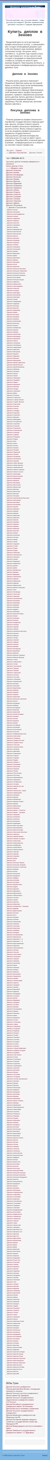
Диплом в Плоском (13, 952)
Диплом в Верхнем (13, 972)
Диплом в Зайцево (13, 642)
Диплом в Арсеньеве (13, 1293)
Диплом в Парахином (13, 780)
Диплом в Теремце (13, 668)
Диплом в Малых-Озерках (15, 1101)
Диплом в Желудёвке (13, 994)
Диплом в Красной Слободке (16, 1352)
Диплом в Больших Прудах (15, 279)
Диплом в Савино (12, 1024)
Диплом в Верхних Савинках (16, 655)
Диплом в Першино (13, 959)
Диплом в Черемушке (14, 1218)
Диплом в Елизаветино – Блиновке (18, 906)
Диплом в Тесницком (13, 1077)
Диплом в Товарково (13, 1205)
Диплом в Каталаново (14, 504)
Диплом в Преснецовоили (15, 948)
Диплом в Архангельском (15, 1155)
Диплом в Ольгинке (13, 1111)
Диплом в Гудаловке (13, 1271)
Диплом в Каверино (13, 1325)
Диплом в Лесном (12, 1144)
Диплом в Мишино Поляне (15, 801)
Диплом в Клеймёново (14, 845)
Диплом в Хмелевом (13, 1280)
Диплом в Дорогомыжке (14, 911)
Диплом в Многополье (14, 485)
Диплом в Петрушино (13, 956)
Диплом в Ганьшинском (14, 555)
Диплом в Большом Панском (16, 273)
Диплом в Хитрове (12, 1277)
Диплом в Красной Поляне (15, 614)
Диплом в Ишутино (13, 531)
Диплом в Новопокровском (15, 1107)
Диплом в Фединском (13, 563)
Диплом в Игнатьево (13, 535)
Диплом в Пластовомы (14, 954)
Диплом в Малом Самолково (16, 587)
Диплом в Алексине (13, 170)
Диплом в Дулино (12, 566)
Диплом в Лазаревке (13, 380)
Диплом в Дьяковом (13, 1249)
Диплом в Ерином (12, 1253)
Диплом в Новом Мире (14, 1109)
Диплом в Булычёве (13, 686)
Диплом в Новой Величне (15, 467)
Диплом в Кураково (13, 605)
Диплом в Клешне (12, 325)
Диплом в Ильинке (13, 917)
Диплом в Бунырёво (13, 262)
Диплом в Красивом (13, 611)
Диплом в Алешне (12, 216)
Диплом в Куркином (13, 1301)
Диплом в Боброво (13, 869)
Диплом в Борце (12, 858)
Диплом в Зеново (12, 638)
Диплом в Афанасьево (14, 284)
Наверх (45, 1455)
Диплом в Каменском (13, 1323)
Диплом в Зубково (12, 629)
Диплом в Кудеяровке (14, 823)
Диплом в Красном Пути (14, 1369)
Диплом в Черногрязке (14, 576)
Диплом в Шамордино (14, 419)
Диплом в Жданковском (14, 1214)
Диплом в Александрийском (15, 214)
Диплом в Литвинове (13, 817)
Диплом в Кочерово (13, 496)
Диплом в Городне (12, 389)
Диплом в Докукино (13, 889)
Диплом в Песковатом (14, 459)
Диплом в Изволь (12, 341)
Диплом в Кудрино (12, 609)
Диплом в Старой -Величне (15, 402)
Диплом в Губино (12, 548)
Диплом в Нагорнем (13, 795)
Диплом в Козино (12, 616)
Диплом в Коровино (13, 317)
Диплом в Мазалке (13, 354)
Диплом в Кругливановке (14, 828)
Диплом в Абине (12, 1015)
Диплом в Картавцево (14, 336)
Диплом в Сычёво (12, 1035)
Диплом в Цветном (13, 1234)
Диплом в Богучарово (14, 277)
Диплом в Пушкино (13, 1033)
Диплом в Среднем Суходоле (16, 1050)
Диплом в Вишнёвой (13, 989)
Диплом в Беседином (13, 707)
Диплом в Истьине (13, 913)
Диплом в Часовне (13, 897)
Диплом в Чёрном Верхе (14, 895)
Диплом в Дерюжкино (13, 891)
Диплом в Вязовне (12, 646)
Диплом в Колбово (12, 1122)
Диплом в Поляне (12, 771)
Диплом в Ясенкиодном (14, 1009)
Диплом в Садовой (13, 435)
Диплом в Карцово (12, 513)
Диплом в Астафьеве (13, 725)
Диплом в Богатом (12, 1166)
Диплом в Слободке (13, 410)
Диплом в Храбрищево (14, 301)
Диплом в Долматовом (14, 1240)
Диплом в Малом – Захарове (16, 812)
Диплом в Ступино (13, 1044)
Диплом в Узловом (13, 199)
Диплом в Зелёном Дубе (14, 980)
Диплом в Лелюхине (13, 819)
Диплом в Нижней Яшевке (15, 836)
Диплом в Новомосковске (15, 849)
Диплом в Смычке (12, 408)
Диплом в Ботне (12, 264)
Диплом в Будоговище (14, 688)
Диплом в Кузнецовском (14, 598)
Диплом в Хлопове (13, 919)
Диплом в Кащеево (13, 524)
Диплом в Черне (12, 1223)
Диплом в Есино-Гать (13, 1260)
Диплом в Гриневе (12, 1269)
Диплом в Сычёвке (13, 1004)
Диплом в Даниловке (13, 258)
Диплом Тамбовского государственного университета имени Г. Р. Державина (20, 1431)
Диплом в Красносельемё (15, 830)
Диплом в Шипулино (13, 1199)
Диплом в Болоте (12, 701)
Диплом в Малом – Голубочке (16, 810)
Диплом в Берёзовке (13, 297)
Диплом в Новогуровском (15, 843)
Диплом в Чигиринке (13, 1227)
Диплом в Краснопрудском (15, 1360)
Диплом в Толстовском (14, 666)
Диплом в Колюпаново (14, 321)
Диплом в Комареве (13, 930)
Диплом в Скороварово (14, 1066)
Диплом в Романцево (13, 1190)
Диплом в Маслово (13, 493)
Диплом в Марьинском (14, 585)
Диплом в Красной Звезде (15, 1354)
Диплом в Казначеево (14, 334)
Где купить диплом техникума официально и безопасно (22, 162)
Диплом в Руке (11, 441)
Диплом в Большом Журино (15, 863)
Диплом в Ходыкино (13, 544)
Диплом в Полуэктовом (14, 773)
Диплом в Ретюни (12, 445)
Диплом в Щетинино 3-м (14, 1229)
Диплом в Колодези (13, 932)
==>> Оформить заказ (14, 168)
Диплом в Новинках (13, 961)
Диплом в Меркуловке (14, 806)
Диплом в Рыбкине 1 (13, 762)
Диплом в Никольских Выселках (17, 832)
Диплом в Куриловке (13, 603)
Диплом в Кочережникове (15, 935)
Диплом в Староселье (14, 397)
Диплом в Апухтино (13, 223)
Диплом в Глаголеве (13, 1262)
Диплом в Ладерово (13, 303)
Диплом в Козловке (13, 1343)
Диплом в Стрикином (13, 738)
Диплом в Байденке (13, 1157)
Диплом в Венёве (12, 179)
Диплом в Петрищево (13, 456)
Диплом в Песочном (13, 775)
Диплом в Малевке (13, 1096)
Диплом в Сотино (12, 1057)
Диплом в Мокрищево (14, 478)
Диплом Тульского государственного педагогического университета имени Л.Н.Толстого (20, 1400)
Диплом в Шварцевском (14, 229)
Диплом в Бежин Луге (13, 1162)
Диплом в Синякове (13, 749)
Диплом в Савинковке (14, 753)
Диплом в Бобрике (12, 705)
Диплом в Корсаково (13, 1131)
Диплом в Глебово (12, 245)
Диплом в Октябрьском (14, 782)
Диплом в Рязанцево (13, 437)
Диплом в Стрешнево (13, 679)
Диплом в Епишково (13, 240)
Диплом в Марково (13, 583)
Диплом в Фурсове (13, 902)
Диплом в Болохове (13, 177)
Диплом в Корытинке (13, 928)
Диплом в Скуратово (13, 1063)
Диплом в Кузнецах (13, 306)
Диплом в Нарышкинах (14, 347)
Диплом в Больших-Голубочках (16, 867)
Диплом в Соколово (13, 1061)
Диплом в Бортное (12, 1179)
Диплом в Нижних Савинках (15, 469)
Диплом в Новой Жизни (14, 847)
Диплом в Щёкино (12, 203)
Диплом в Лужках (12, 373)
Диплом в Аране (12, 965)
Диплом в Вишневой (13, 651)
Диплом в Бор (11, 860)
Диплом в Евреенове (13, 904)
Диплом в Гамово (12, 559)
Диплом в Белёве (12, 172)
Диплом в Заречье (13, 983)
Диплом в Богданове (13, 703)
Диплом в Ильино (12, 533)
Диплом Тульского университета (18, 1387)
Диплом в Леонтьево (13, 594)
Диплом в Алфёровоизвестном (16, 734)
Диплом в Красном (13, 308)
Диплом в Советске (13, 194)
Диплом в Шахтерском (14, 234)
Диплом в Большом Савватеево (17, 271)
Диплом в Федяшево (13, 561)
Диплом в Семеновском (14, 430)
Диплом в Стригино (13, 1046)
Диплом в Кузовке (12, 1142)
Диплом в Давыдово (13, 574)
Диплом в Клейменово (14, 328)
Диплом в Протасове (13, 766)
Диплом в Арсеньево (13, 963)
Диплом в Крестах (12, 1371)
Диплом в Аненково (13, 967)
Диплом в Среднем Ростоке (15, 740)
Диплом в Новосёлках (14, 841)
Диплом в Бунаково (13, 1188)
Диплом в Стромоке (13, 996)
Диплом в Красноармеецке (15, 943)
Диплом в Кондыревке (14, 1334)
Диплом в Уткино (12, 659)
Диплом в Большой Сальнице (16, 1173)
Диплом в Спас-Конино (14, 1055)
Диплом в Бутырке (13, 683)
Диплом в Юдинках (13, 991)
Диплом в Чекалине (13, 201)
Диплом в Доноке (12, 1242)
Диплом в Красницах (13, 1135)
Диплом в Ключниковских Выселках (18, 498)
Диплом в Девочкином (14, 1238)
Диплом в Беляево (13, 716)
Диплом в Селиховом (13, 1022)
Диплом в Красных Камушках (16, 1363)
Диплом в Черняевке (13, 225)
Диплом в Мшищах (13, 1103)
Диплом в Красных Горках (15, 1138)
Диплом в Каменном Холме (15, 1321)
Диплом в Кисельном (13, 1330)
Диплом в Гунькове (13, 1273)
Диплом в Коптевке (13, 1127)
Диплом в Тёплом (12, 1312)
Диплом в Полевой (13, 450)
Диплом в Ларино (12, 382)
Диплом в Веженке (13, 653)
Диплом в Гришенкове (14, 921)
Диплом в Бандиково (13, 876)
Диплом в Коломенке (13, 1332)
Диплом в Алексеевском (14, 1153)
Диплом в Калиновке (13, 1317)
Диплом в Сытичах (13, 675)
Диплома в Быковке (13, 880)
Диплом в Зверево (13, 627)
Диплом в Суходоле (13, 1042)
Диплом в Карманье (13, 509)
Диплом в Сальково (13, 432)
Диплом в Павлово (13, 854)
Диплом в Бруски (12, 1186)
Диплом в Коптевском (14, 1129)
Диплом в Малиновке (13, 1098)
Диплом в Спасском (13, 745)
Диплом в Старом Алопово (15, 400)
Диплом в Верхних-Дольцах (15, 657)
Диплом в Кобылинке (13, 1120)
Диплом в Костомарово (14, 1336)
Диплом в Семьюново (14, 428)
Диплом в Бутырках (13, 882)
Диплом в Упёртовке (13, 1208)
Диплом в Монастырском (15, 476)
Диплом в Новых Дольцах (15, 463)
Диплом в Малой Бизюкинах (15, 367)
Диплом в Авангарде (13, 293)
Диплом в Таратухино (14, 673)
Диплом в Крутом (12, 1140)
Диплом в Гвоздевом (13, 1275)
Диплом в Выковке (13, 1007)
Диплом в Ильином (13, 386)
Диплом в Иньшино (13, 238)
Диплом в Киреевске (13, 188)
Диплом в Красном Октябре (15, 1367)
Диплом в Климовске (14, 186)
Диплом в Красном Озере (15, 1356)
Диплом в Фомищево (13, 247)
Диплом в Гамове (12, 900)
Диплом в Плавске (13, 192)
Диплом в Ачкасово (13, 1149)
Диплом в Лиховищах (13, 592)
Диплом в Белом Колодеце (15, 714)
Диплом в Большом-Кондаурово (17, 1177)
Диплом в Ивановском (14, 937)
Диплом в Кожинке (12, 1341)
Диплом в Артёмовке (13, 727)
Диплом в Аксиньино (13, 212)
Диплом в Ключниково (14, 500)
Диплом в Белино (12, 1159)
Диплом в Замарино (13, 985)
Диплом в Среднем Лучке (15, 742)
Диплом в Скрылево (13, 413)
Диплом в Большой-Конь (14, 1181)
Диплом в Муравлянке (14, 1105)
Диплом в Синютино (13, 1068)
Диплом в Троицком (13, 1002)
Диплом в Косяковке (13, 1339)
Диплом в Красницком (14, 1133)
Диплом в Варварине (13, 1000)
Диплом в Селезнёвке (14, 1197)
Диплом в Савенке (13, 756)
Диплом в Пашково (13, 461)
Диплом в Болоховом (13, 1251)
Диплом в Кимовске (13, 1266)
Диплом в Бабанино (13, 1090)
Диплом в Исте (11, 915)
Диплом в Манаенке (13, 808)
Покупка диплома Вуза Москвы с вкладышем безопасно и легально (23, 1390)
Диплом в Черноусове (14, 1225)
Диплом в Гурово (12, 299)
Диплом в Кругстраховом (15, 825)
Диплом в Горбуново (13, 552)
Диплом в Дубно (12, 393)
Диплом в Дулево (12, 251)
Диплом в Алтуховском (14, 729)
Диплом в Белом (12, 871)
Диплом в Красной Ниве (14, 1347)
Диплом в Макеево (13, 579)
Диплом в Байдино (13, 878)
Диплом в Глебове (12, 1264)
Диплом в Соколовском (14, 1201)
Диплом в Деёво (12, 255)
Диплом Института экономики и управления (22, 1408)
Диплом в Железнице (13, 1087)
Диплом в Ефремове (14, 183)
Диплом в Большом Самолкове (16, 699)
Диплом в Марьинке (13, 356)
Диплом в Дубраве (13, 908)
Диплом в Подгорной (13, 452)
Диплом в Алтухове (13, 731)
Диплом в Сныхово (13, 406)
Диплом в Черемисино (14, 1216)
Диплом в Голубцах (13, 290)
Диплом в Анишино (13, 221)
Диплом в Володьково (14, 649)
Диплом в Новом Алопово (15, 465)
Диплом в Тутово (12, 664)
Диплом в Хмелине (13, 1286)
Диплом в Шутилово (13, 1070)
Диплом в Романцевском (15, 1192)
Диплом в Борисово (13, 266)
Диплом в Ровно (12, 443)
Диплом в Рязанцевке (14, 764)
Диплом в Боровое (13, 690)
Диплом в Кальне (12, 1319)
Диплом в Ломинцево (13, 378)
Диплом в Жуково (12, 1083)
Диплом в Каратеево (13, 515)
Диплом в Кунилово (13, 607)
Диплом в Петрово (13, 454)
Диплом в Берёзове (13, 710)
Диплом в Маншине (13, 358)
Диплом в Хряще (12, 539)
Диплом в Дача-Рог (13, 1236)
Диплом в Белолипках (14, 295)
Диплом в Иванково (13, 528)
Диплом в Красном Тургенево (16, 1358)
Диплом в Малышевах (14, 360)
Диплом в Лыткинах (13, 371)
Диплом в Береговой (13, 712)
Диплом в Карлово (12, 511)
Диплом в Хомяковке (13, 1290)
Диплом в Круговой (13, 1373)
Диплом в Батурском (13, 873)
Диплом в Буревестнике (14, 884)
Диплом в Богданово (13, 1092)
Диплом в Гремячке (13, 924)
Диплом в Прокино (13, 448)
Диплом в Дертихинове (14, 893)
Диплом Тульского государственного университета (19, 1412)
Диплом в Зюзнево (13, 624)
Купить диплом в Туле (14, 166)
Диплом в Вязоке (12, 998)
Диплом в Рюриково (13, 1031)
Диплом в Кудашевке (13, 310)
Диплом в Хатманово (13, 343)
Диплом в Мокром (12, 797)
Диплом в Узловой (12, 1284)
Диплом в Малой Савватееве (16, 362)
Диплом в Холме (12, 542)
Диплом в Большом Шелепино (16, 269)
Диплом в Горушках (13, 242)
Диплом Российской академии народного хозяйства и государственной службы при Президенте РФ (21, 1421)
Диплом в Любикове (13, 369)
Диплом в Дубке (12, 1247)
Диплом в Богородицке (14, 175)
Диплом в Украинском (14, 976)
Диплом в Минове (12, 804)
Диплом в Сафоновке (13, 1194)
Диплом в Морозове (13, 349)
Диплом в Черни (12, 1315)
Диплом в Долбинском (14, 570)
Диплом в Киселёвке (13, 1094)
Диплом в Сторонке (13, 395)
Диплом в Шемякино (13, 1018)
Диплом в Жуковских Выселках (17, 631)
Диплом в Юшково (13, 644)
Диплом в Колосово (13, 323)
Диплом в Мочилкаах (13, 483)
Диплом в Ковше (12, 312)
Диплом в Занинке (12, 987)
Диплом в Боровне (13, 692)
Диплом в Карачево (13, 517)
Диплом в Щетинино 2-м (14, 1232)
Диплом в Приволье (13, 945)
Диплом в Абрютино (13, 282)
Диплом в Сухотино (13, 1039)
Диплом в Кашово (12, 507)
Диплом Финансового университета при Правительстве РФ (20, 1416)
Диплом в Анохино (13, 633)
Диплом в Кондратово (14, 622)
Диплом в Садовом (13, 758)
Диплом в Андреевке (13, 218)
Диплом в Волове (12, 1295)
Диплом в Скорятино (13, 415)
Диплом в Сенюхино (13, 426)
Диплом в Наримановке (14, 793)
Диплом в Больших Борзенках (16, 1175)
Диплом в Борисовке (13, 697)
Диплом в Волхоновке (14, 1212)
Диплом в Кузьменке (13, 821)
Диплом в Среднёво (13, 1052)
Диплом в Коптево (12, 620)
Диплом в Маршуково (14, 581)
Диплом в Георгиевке (13, 391)
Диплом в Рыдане (12, 760)
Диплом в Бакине (12, 723)
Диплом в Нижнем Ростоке (15, 786)
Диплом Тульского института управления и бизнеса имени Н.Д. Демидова (22, 1394)
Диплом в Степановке (14, 1203)
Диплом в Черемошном (14, 681)
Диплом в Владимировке (14, 1210)
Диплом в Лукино (12, 376)
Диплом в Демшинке (13, 253)
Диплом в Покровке (13, 1116)
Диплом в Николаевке (14, 474)
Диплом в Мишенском (14, 487)
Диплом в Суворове (13, 196)
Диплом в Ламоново (13, 596)
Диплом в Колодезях (13, 1125)
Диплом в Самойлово (13, 1026)
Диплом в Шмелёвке (13, 751)
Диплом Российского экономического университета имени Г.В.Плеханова (20, 1405)
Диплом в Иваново (13, 526)
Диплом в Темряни (13, 670)
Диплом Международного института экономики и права (24, 1427)
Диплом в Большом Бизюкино (16, 275)
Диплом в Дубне (12, 568)
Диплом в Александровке (15, 286)
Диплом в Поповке (13, 950)
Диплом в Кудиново (13, 1349)
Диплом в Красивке (13, 1345)
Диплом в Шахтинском (14, 231)
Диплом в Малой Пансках (15, 365)
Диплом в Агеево (12, 210)
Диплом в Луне (11, 590)
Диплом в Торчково (13, 1081)
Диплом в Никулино (13, 834)
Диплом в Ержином (13, 1256)
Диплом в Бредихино (13, 1183)
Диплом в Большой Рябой (15, 1170)
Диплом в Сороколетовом (15, 747)
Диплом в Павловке (13, 856)
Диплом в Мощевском (14, 799)
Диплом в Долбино (13, 572)
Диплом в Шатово (12, 227)
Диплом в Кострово (13, 314)
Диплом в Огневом (13, 784)
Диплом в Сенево (12, 1020)
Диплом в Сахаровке (13, 1028)
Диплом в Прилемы (13, 769)
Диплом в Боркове (12, 694)
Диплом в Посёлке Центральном (17, 1079)
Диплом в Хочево (12, 546)
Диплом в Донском (13, 181)
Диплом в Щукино (12, 260)
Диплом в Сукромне (13, 1037)
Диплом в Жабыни (12, 635)
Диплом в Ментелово (13, 491)
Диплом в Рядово (12, 439)
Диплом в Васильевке (14, 974)
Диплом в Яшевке (12, 978)
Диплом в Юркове (12, 1011)
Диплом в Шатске (12, 236)
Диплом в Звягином (13, 1013)
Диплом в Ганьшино (13, 557)
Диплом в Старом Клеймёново (16, 1048)
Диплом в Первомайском (15, 777)
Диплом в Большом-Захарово (16, 865)
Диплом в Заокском (13, 1299)
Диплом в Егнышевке (13, 249)
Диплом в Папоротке (13, 1114)
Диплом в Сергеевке (13, 424)
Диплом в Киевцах (12, 332)
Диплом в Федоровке (13, 1258)
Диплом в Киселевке (13, 502)
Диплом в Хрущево (13, 1304)
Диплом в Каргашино (13, 384)
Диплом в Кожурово (13, 618)
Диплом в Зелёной (13, 640)
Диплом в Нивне (12, 788)
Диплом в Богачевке (13, 1164)
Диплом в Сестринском (14, 421)
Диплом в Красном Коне (14, 1365)
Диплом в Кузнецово (13, 600)
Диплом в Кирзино (12, 330)
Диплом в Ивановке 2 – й (15, 939)
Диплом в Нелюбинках (14, 345)
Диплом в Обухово (13, 852)
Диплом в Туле (11, 1282)
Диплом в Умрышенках (14, 662)
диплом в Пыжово (12, 1118)
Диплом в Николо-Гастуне (15, 472)
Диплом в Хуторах (12, 537)
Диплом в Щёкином (13, 1288)
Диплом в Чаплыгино (13, 1151)
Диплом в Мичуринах (13, 352)
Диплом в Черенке (12, 1221)
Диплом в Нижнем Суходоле (16, 838)
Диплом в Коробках (13, 319)
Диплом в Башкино (13, 721)
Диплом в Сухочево (13, 677)
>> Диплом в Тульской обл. (16, 207)
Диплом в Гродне (12, 550)
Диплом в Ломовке (13, 1146)
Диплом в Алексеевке (14, 736)
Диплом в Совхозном (13, 404)
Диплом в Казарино (13, 1328)
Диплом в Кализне (12, 520)
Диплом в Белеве (12, 718)
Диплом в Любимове (13, 814)
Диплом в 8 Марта (12, 970)
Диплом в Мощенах (13, 480)
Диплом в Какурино (13, 522)
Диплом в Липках (12, 190)
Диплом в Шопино (12, 1072)
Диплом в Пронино (13, 1085)
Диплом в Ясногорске (14, 205)
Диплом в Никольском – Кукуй (16, 790)
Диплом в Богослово (13, 1168)
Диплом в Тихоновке (13, 1074)
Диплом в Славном (13, 1310)
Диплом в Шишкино (13, 417)
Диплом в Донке (12, 1245)
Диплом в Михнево (13, 489)
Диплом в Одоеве (12, 1306)
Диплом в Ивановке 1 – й (15, 941)
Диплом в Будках (12, 887)
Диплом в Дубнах (12, 1297)
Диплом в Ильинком (13, 1308)
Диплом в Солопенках (14, 1059)
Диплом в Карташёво (13, 338)
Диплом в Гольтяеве (13, 926)
